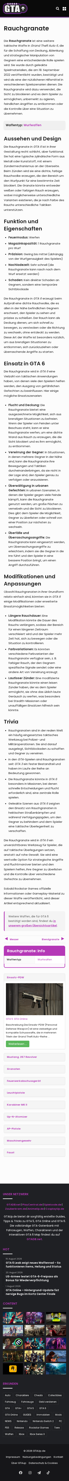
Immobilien (43, 1414)
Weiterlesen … (17, 1044)
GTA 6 (42, 1408)
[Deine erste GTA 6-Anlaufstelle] (15, 8)
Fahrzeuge (27, 1401)
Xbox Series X (37, 1434)
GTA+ (18, 1408)
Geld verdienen (48, 1401)
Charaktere (22, 1395)
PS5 (7, 1427)
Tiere (57, 1427)
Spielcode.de (52, 1204)
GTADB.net (14, 1204)
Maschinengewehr (19, 1140)
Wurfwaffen (32, 125)
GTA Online (21, 1019)
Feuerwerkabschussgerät (24, 1081)
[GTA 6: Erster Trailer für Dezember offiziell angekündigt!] (13, 1368)
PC (60, 1421)
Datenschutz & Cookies (43, 1463)
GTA (7, 1408)
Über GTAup (18, 1463)
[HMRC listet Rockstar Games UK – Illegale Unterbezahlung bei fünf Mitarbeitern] (13, 1356)
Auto (7, 1395)
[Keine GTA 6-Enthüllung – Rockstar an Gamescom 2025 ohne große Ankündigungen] (35, 1330)
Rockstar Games (39, 1427)
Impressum (13, 1457)
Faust (10, 1152)
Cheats (38, 1395)
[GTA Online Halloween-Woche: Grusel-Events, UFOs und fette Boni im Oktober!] (35, 1317)
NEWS (8, 1421)
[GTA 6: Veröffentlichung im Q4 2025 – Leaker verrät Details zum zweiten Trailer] (56, 1356)
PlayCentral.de (32, 1204)
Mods (58, 1414)
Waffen (9, 1434)
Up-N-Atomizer (17, 1117)
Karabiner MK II (17, 1105)
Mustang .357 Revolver (22, 1057)
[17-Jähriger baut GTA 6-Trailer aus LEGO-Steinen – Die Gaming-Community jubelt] (13, 1330)
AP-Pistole (14, 1128)
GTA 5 (9, 1019)
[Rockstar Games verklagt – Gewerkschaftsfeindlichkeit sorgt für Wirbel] (56, 1343)
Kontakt (58, 1457)
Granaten (13, 1069)
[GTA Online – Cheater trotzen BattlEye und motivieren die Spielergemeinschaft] (13, 1317)
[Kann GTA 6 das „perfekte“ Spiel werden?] (13, 1343)
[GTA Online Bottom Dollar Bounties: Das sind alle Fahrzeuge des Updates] (56, 1317)
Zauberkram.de (15, 1209)
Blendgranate (51, 939)
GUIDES (27, 1414)
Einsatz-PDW (15, 977)
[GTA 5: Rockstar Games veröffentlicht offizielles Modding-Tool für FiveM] (35, 1368)
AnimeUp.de (36, 1209)
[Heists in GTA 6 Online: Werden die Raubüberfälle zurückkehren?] (35, 1356)
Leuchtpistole (16, 1093)
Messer (14, 939)
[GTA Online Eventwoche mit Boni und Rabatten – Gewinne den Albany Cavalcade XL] (35, 1343)
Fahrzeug (10, 1401)
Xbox (21, 1434)
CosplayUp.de (54, 1209)
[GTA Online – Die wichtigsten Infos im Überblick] (56, 1330)
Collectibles (55, 1395)
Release (19, 1427)
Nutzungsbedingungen (37, 1457)
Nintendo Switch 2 (43, 1421)
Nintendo (22, 1421)
